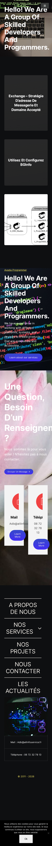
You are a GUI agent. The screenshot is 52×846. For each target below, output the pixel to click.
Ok (26, 839)
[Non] (48, 833)
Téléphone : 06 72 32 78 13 (26, 754)
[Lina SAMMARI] (7, 3)
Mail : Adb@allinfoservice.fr (26, 742)
